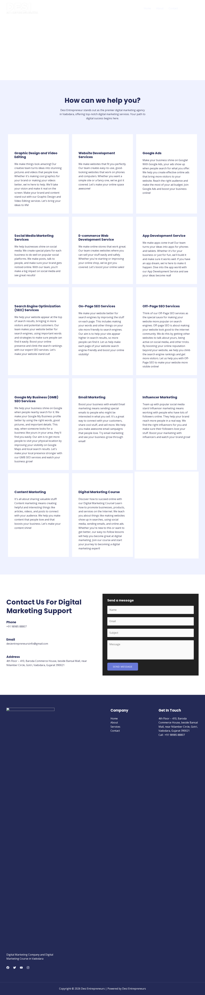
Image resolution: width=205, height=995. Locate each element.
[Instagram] (28, 967)
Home (147, 8)
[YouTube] (21, 967)
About (160, 8)
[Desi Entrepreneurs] (22, 8)
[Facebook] (7, 967)
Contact (173, 8)
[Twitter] (14, 967)
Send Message (122, 666)
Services (188, 8)
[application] (194, 8)
